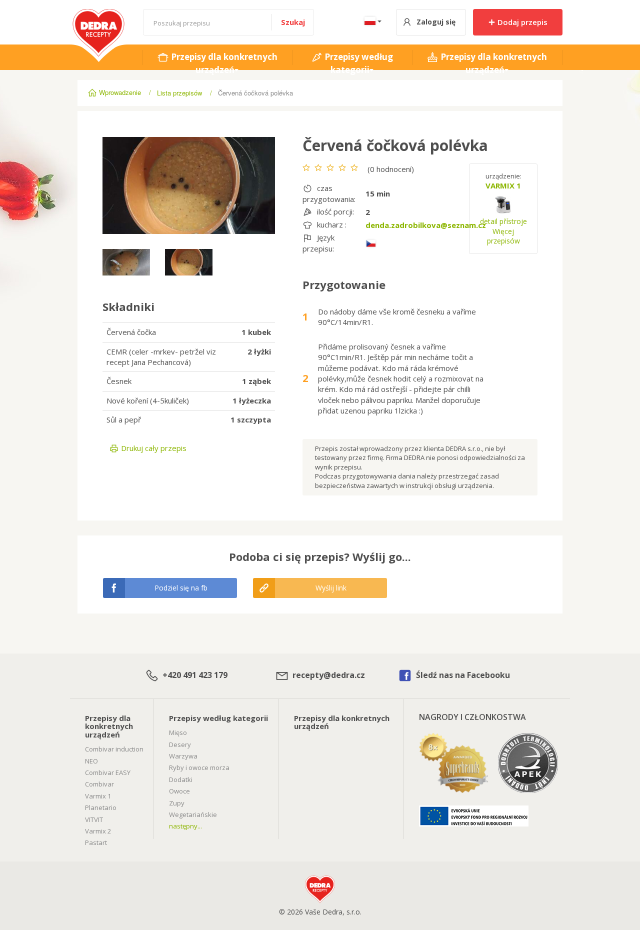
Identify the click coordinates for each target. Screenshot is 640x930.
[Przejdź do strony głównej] (99, 14)
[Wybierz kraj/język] (371, 22)
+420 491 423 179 (194, 675)
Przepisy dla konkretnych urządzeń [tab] (223, 63)
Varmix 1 (98, 796)
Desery (180, 744)
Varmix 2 (98, 831)
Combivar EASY (107, 772)
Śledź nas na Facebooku (462, 675)
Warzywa (183, 756)
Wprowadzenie (120, 92)
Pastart (96, 842)
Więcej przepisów (503, 236)
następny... (185, 826)
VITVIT (94, 819)
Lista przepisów (179, 93)
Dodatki (180, 779)
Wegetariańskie (193, 814)
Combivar (99, 784)
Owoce (179, 791)
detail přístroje (503, 221)
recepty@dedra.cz (327, 675)
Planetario (100, 807)
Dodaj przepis (522, 22)
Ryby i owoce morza (199, 767)
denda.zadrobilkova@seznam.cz (426, 225)
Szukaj (293, 22)
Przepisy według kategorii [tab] (357, 63)
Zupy (176, 803)
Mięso (178, 732)
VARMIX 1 (503, 185)
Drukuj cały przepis (152, 448)
